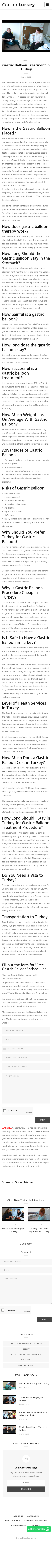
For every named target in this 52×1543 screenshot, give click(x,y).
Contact (36, 1525)
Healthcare (26, 1360)
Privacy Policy (12, 1520)
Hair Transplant (26, 1365)
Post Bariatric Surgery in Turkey (34, 1383)
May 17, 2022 (24, 1419)
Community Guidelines (35, 1520)
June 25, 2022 (24, 1387)
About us (18, 1516)
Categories (33, 1516)
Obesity (26, 60)
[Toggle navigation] (47, 4)
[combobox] (6, 1049)
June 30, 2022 (24, 1404)
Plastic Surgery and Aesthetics (26, 1354)
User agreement (19, 1525)
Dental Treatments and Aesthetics (26, 1344)
